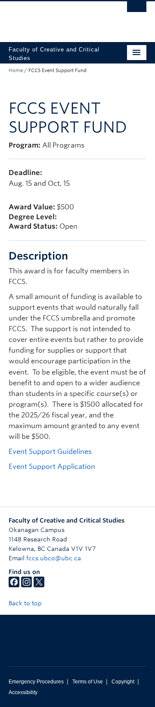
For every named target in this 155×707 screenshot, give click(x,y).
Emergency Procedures (36, 682)
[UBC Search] (136, 10)
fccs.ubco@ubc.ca (53, 558)
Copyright (123, 682)
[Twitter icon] (39, 585)
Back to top (26, 603)
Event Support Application (52, 466)
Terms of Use (87, 682)
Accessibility (23, 692)
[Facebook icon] (14, 585)
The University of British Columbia (57, 17)
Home (16, 70)
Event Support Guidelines (50, 451)
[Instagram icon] (26, 585)
